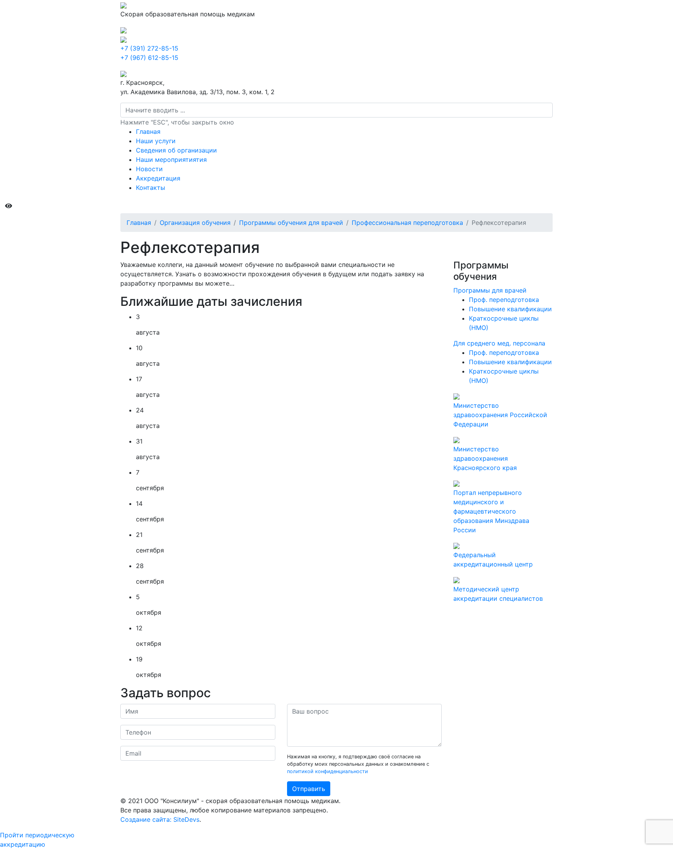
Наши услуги (156, 141)
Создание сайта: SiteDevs (159, 819)
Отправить (308, 789)
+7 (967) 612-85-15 (149, 57)
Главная (148, 131)
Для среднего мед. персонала (499, 343)
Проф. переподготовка (504, 299)
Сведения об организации (176, 150)
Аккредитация (158, 178)
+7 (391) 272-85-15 (149, 48)
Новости (149, 169)
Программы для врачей (490, 290)
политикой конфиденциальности (327, 771)
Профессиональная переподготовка (407, 222)
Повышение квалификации (510, 309)
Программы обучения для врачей (291, 222)
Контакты (150, 187)
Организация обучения (195, 222)
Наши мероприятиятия (171, 159)
